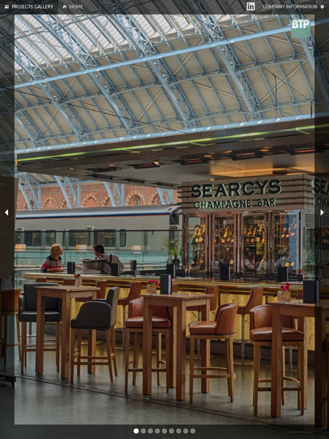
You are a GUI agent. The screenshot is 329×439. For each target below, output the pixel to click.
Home (76, 7)
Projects (32, 7)
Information (290, 7)
